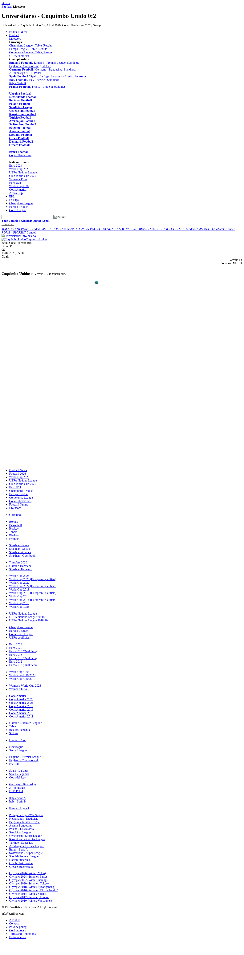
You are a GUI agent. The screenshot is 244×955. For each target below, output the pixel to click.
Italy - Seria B (17, 83)
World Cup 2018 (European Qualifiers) (32, 590)
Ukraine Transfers (20, 563)
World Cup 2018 (19, 586)
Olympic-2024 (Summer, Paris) (28, 873)
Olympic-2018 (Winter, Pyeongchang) (32, 884)
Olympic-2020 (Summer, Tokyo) (29, 880)
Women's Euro (18, 179)
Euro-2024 (15, 165)
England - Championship (24, 66)
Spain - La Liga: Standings (46, 76)
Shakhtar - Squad (19, 545)
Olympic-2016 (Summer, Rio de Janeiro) (33, 887)
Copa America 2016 (21, 706)
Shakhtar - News (19, 542)
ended (21, 229)
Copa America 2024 (21, 696)
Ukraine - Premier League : (25, 720)
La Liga (14, 199)
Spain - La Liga (18, 767)
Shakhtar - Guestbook (22, 552)
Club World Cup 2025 (22, 175)
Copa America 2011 (21, 713)
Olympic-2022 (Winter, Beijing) (28, 877)
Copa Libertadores (20, 155)
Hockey (14, 525)
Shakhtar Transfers (20, 566)
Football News (18, 31)
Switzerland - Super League (26, 850)
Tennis (13, 529)
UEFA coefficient (19, 55)
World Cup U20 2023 (22, 672)
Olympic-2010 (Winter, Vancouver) (30, 897)
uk (3, 3)
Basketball (15, 522)
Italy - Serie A (17, 795)
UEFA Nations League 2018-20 (28, 617)
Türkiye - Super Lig (21, 839)
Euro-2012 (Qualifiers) (23, 662)
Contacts (14, 920)
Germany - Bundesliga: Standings (55, 69)
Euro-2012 (15, 658)
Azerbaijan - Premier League (26, 843)
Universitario (28, 236)
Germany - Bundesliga (22, 781)
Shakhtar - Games (20, 549)
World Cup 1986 (19, 603)
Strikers (13, 730)
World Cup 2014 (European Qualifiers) (32, 597)
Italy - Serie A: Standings (44, 79)
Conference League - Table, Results (30, 52)
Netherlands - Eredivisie (23, 815)
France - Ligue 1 (19, 805)
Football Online (18, 501)
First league (16, 744)
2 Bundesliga (17, 73)
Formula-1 (15, 536)
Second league (18, 747)
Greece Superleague (21, 863)
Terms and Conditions (22, 931)
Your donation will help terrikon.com (25, 220)
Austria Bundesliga (20, 822)
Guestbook (15, 512)
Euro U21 (15, 182)
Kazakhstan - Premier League (27, 836)
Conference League (21, 494)
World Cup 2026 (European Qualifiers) (32, 576)
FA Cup (46, 66)
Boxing (13, 518)
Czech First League (21, 860)
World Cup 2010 (19, 600)
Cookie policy (17, 927)
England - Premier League (25, 754)
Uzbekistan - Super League (25, 833)
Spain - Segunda (19, 771)
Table (12, 723)
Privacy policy (17, 924)
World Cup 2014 (19, 593)
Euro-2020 (15, 645)
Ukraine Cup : (17, 737)
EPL (12, 196)
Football (7, 6)
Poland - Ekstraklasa (21, 826)
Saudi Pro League (20, 829)
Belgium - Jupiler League (24, 819)
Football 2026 (17, 470)
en (6, 3)
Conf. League (17, 210)
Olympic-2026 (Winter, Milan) (27, 870)
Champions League (21, 203)
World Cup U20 (19, 186)
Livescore (15, 38)
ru (8, 3)
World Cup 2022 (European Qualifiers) (32, 583)
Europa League (18, 206)
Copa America (17, 189)
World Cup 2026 (19, 169)
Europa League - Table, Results (28, 49)
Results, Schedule (19, 727)
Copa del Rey (17, 774)
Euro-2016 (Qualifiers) (23, 655)
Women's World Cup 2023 (25, 682)
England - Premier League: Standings (56, 62)
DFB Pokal (34, 73)
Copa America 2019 (21, 703)
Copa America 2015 (21, 710)
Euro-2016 (15, 651)
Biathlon (14, 532)
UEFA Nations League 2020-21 (28, 614)
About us (14, 917)
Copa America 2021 (21, 699)
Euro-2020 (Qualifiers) (23, 648)
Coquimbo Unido (36, 239)
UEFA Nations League (23, 172)
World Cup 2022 (19, 579)
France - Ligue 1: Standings (48, 86)
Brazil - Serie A (18, 846)
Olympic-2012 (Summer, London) (29, 894)
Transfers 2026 (18, 559)
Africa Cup (16, 193)
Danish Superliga (19, 857)
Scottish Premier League (24, 853)
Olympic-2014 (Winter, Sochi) (27, 890)
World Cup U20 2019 (22, 675)
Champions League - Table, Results (30, 45)
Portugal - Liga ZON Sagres (26, 812)
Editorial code (17, 934)
